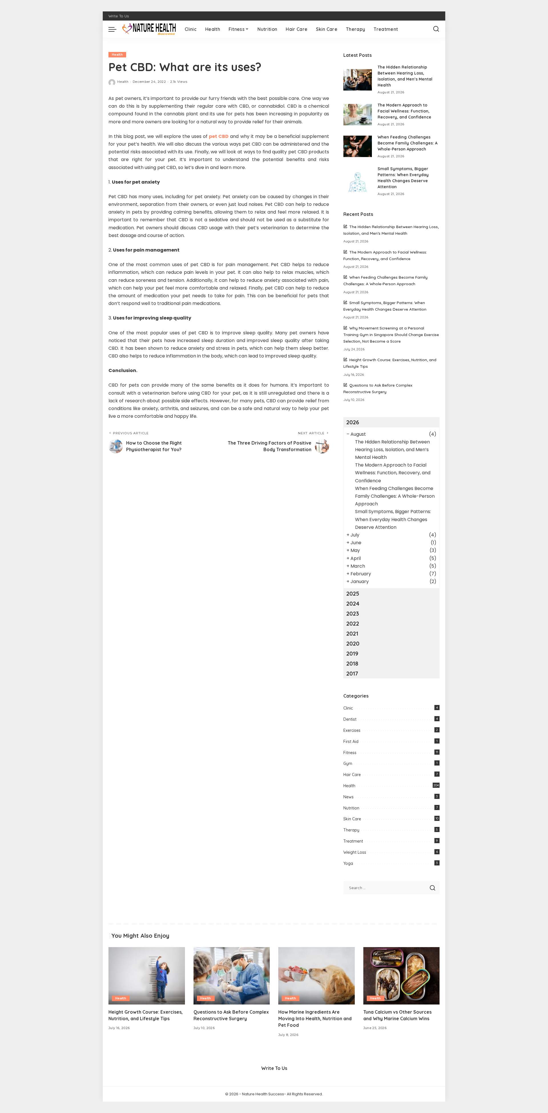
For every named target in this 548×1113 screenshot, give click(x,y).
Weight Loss (354, 852)
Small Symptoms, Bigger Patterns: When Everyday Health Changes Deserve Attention (393, 519)
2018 (352, 663)
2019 (352, 653)
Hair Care (352, 774)
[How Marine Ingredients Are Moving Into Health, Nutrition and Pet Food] (316, 975)
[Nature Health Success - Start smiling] (149, 29)
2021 (352, 633)
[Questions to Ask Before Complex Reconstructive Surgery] (232, 975)
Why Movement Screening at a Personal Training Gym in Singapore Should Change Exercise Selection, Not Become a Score (391, 334)
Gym (347, 763)
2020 (352, 643)
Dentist (349, 719)
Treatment (353, 841)
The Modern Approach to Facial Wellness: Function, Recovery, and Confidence (404, 111)
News (348, 796)
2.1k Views (178, 82)
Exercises (351, 730)
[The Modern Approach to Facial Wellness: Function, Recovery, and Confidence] (357, 114)
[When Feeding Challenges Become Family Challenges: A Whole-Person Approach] (357, 146)
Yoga (348, 863)
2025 (352, 593)
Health (117, 55)
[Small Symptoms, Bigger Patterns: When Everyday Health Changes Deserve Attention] (357, 181)
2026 (352, 422)
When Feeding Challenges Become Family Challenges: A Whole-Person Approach (408, 143)
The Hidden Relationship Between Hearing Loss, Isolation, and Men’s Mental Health (392, 450)
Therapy (351, 830)
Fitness (349, 752)
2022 (352, 623)
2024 (352, 603)
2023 (352, 613)
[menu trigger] (115, 29)
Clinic (348, 708)
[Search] (436, 29)
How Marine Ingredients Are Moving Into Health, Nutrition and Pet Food (315, 1018)
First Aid (350, 741)
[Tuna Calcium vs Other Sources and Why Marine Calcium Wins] (401, 975)
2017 (352, 673)
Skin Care (352, 818)
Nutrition (351, 808)
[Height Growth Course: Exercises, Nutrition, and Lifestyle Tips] (146, 975)
